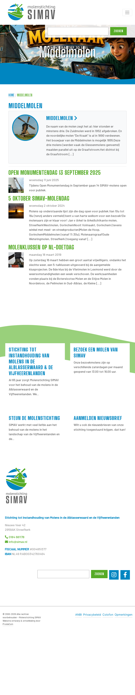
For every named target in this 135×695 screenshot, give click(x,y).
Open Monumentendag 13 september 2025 (54, 172)
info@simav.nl (18, 542)
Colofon (107, 614)
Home (11, 95)
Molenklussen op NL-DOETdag (41, 247)
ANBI (78, 614)
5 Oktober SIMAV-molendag (38, 198)
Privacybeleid (92, 614)
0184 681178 (16, 537)
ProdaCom (8, 624)
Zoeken (118, 31)
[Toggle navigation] (127, 12)
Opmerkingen (123, 614)
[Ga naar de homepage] (33, 12)
